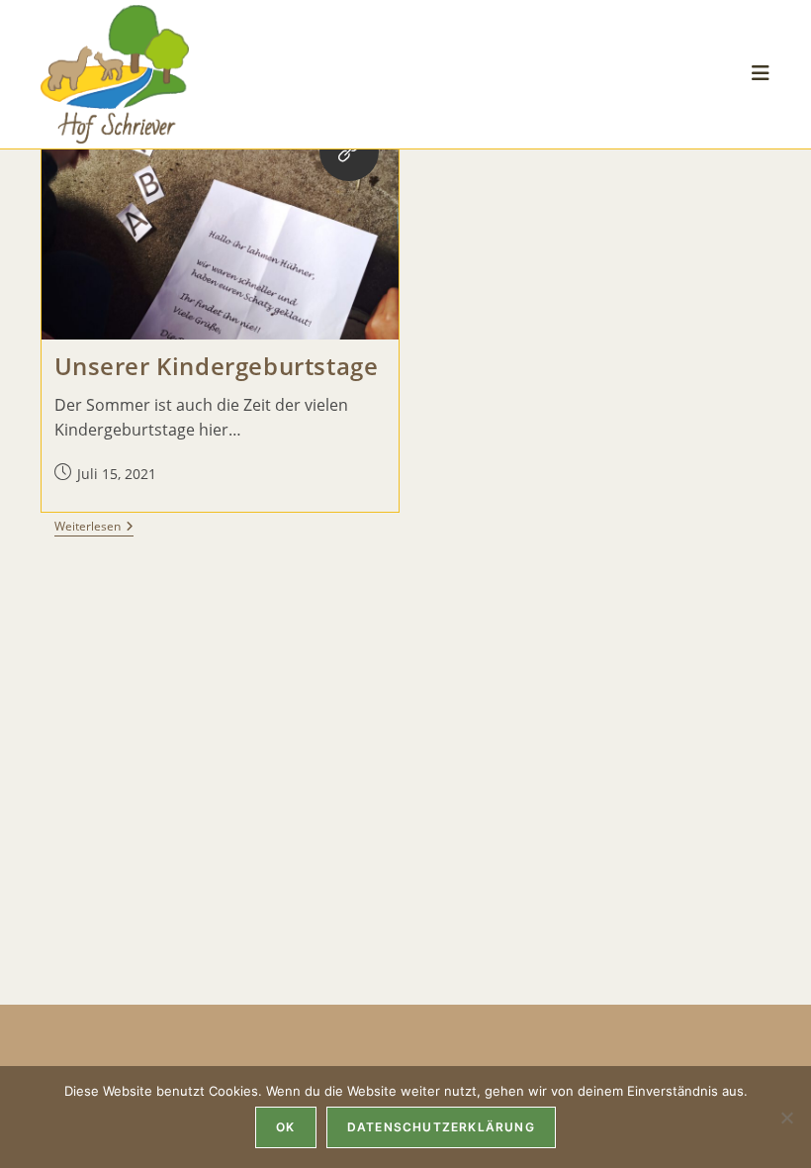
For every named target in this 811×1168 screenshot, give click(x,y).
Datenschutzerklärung (441, 1126)
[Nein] (786, 1117)
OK (285, 1126)
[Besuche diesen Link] (349, 151)
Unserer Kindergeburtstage (216, 365)
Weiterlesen (94, 528)
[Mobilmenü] (761, 73)
